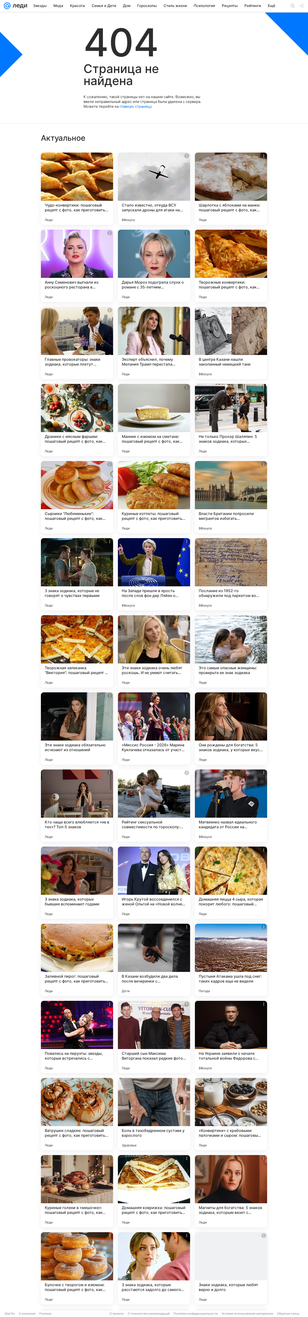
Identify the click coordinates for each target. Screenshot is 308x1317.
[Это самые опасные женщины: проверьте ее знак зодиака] (231, 651)
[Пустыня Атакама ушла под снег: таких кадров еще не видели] (231, 960)
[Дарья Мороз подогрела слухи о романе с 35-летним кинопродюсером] (154, 266)
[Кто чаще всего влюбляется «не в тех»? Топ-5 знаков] (77, 805)
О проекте (117, 1313)
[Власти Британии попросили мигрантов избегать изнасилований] (231, 497)
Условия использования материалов (247, 1313)
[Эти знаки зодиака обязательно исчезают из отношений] (77, 728)
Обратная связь (288, 1313)
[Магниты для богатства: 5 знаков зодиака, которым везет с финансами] (231, 1191)
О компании (27, 1313)
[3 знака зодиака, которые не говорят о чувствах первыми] (77, 574)
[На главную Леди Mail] (19, 6)
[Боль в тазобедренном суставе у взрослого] (154, 1114)
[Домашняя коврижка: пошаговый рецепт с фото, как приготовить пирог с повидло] (154, 1191)
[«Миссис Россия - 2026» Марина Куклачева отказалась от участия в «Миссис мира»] (154, 728)
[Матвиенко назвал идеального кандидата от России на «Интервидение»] (231, 805)
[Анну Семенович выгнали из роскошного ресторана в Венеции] (77, 266)
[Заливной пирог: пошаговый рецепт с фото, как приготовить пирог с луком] (77, 960)
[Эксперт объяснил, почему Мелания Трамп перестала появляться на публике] (154, 343)
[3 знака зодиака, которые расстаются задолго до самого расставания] (154, 1268)
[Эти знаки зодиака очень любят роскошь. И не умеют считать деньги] (154, 651)
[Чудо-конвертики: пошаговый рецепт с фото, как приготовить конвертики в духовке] (77, 189)
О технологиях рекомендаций (149, 1313)
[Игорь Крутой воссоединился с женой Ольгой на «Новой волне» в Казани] (154, 883)
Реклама (45, 1313)
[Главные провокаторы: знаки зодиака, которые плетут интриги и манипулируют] (77, 343)
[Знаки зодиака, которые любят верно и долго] (231, 1268)
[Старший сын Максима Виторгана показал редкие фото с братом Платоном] (154, 1037)
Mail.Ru (10, 1313)
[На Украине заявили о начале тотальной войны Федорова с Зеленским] (231, 1037)
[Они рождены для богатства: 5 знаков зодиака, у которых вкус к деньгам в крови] (231, 728)
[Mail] (7, 6)
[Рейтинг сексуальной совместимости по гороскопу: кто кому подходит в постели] (154, 805)
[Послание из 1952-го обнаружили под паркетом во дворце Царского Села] (231, 574)
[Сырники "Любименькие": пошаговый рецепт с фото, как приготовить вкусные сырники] (77, 497)
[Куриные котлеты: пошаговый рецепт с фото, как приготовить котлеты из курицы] (154, 497)
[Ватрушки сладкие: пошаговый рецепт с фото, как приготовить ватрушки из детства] (77, 1114)
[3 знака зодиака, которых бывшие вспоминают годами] (77, 883)
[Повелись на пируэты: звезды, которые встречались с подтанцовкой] (77, 1037)
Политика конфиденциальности (195, 1313)
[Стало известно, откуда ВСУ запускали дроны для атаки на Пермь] (154, 189)
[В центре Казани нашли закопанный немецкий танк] (231, 343)
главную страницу (135, 106)
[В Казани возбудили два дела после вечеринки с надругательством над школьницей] (154, 960)
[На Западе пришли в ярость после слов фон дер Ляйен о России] (154, 574)
